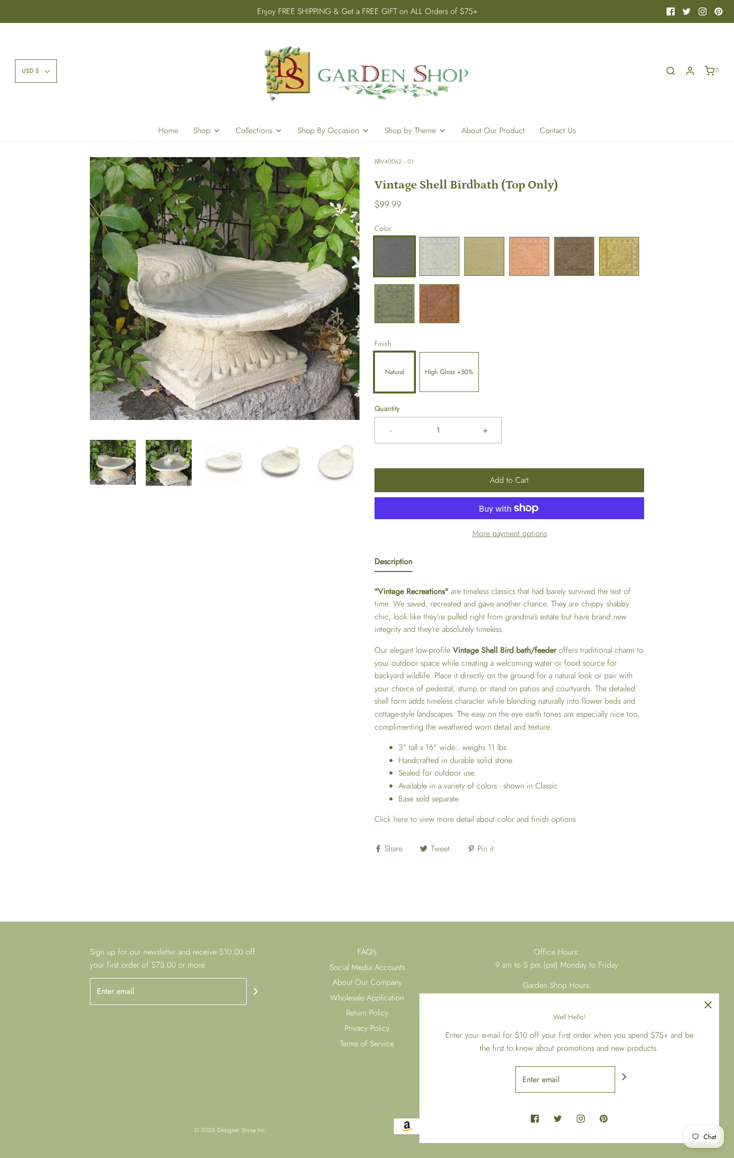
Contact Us (558, 130)
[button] (36, 71)
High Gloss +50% (449, 372)
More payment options (509, 533)
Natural (394, 372)
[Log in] (690, 71)
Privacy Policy (367, 1028)
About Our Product (493, 130)
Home (168, 130)
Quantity (386, 408)
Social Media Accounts (367, 967)
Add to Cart (509, 480)
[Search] (671, 71)
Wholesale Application (367, 997)
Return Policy (367, 1012)
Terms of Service (367, 1043)
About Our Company (367, 982)
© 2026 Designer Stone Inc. (230, 1130)
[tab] (393, 563)
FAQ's (367, 952)
